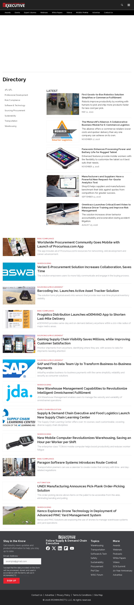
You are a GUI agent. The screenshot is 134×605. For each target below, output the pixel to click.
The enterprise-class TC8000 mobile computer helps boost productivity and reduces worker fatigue (83, 448)
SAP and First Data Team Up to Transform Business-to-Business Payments (84, 366)
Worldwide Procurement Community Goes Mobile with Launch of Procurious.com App (78, 244)
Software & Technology (15, 105)
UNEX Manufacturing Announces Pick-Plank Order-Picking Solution (81, 488)
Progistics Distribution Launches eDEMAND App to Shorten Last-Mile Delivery (81, 316)
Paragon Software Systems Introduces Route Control (77, 462)
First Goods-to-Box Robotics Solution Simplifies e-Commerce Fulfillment (103, 96)
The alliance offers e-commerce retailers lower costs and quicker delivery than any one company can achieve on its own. (106, 132)
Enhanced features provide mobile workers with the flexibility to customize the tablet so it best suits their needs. (106, 159)
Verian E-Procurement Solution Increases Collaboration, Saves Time (84, 269)
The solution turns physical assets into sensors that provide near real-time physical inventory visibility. (83, 297)
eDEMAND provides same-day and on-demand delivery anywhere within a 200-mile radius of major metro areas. (84, 325)
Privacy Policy (23, 575)
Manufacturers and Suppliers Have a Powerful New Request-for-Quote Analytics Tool (103, 179)
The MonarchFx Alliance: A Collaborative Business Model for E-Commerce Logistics (106, 123)
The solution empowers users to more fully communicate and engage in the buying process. (83, 275)
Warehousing (10, 126)
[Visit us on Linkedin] (60, 548)
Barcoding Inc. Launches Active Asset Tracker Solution (78, 291)
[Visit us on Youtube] (72, 548)
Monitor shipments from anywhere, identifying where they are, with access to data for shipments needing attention (80, 349)
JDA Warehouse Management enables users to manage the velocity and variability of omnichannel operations (79, 399)
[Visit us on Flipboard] (66, 548)
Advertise (49, 595)
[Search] (122, 5)
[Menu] (128, 5)
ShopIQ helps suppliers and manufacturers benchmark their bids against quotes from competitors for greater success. (103, 189)
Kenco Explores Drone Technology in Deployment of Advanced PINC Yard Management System (76, 513)
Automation (43, 483)
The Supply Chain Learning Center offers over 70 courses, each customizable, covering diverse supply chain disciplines (80, 423)
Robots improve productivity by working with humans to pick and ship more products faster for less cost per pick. (105, 104)
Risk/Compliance (12, 100)
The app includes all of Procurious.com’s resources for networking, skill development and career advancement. (81, 252)
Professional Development (16, 95)
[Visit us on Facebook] (48, 548)
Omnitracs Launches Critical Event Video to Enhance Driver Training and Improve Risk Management (106, 207)
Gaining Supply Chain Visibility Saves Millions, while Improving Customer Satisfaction (83, 341)
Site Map (98, 595)
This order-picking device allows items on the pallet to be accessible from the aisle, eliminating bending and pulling (78, 496)
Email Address (11, 556)
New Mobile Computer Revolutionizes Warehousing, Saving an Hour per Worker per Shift (84, 440)
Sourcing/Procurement (15, 110)
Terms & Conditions (82, 595)
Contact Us (36, 595)
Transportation (11, 121)
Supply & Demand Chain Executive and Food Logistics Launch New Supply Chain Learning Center (83, 415)
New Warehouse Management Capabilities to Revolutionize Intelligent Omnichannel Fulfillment (82, 390)
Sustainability (10, 116)
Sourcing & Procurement (50, 287)
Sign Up (11, 580)
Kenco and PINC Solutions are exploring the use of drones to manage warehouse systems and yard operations (82, 521)
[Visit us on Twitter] (54, 548)
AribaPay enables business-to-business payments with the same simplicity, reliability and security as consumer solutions (81, 374)
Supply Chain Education (49, 409)
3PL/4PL (8, 90)
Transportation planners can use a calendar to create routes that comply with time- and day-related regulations (83, 469)
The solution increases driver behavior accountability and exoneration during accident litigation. (106, 217)
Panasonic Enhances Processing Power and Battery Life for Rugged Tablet (106, 150)
